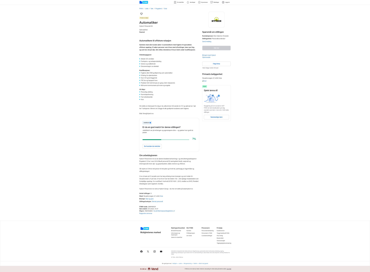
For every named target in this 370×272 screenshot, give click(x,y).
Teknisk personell (157, 201)
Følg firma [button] (216, 64)
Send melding (206, 41)
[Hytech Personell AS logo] (216, 20)
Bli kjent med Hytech (209, 55)
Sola (161, 196)
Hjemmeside (206, 57)
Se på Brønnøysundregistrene (163, 211)
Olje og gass (149, 199)
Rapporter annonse (145, 213)
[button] (141, 14)
